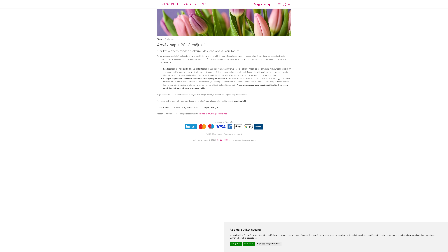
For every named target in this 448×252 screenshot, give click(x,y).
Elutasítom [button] (248, 244)
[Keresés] (284, 4)
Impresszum (217, 134)
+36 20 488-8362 (223, 140)
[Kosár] (279, 4)
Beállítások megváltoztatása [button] (268, 244)
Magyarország (262, 4)
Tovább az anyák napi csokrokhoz (213, 113)
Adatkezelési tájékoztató (233, 134)
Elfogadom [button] (235, 244)
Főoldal (159, 39)
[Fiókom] (289, 4)
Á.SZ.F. (208, 134)
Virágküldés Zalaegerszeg (184, 4)
